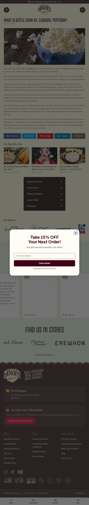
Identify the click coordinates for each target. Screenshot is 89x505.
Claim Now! (44, 263)
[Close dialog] (76, 233)
